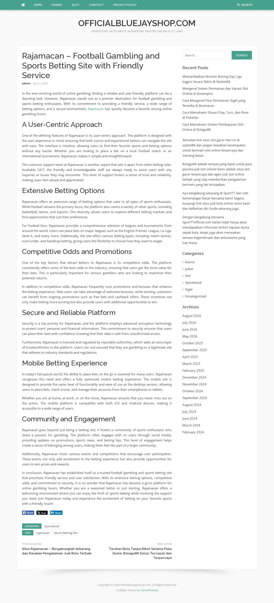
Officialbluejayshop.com (137, 23)
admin (26, 83)
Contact (96, 4)
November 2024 (194, 384)
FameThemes (149, 590)
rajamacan (42, 533)
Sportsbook (51, 526)
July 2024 (189, 411)
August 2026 (191, 315)
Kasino (57, 4)
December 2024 (194, 377)
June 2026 (189, 329)
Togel (188, 289)
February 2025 (193, 370)
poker (189, 269)
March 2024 (191, 425)
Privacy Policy (125, 4)
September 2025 (194, 350)
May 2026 (189, 336)
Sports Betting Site (65, 533)
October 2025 (192, 343)
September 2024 (194, 398)
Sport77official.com (196, 222)
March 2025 (191, 363)
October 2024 (192, 391)
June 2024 (189, 418)
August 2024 (191, 404)
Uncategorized (195, 296)
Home (38, 4)
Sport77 (229, 193)
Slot (76, 4)
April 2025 (190, 357)
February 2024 (193, 432)
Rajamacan (96, 109)
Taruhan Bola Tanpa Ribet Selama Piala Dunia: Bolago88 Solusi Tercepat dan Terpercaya (140, 553)
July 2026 (189, 322)
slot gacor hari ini (223, 140)
